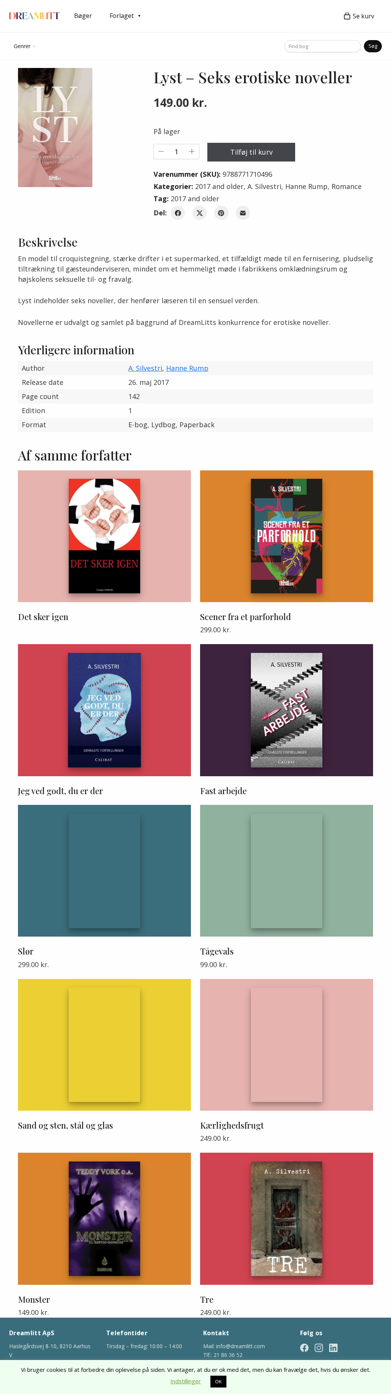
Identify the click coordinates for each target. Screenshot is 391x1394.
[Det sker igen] (104, 536)
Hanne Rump (306, 186)
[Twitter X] (199, 213)
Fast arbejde (223, 791)
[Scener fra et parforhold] (286, 536)
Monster (34, 1299)
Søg (372, 45)
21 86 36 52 (227, 1354)
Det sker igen (43, 617)
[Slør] (104, 871)
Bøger (83, 15)
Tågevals (217, 951)
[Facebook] (178, 213)
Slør (26, 951)
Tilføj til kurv (251, 152)
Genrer (22, 46)
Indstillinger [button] (185, 1381)
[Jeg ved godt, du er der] (104, 710)
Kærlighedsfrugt (232, 1125)
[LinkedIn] (333, 1347)
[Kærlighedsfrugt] (286, 1045)
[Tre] (286, 1218)
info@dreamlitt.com (240, 1346)
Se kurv (363, 16)
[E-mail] (243, 213)
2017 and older (219, 186)
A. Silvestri (264, 186)
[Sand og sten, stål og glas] (104, 1045)
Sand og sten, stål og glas (65, 1125)
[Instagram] (319, 1347)
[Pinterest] (221, 213)
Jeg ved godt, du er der (60, 791)
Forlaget (122, 15)
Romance (346, 186)
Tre (206, 1299)
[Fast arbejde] (286, 710)
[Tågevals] (286, 871)
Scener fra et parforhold (245, 617)
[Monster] (104, 1218)
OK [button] (218, 1381)
